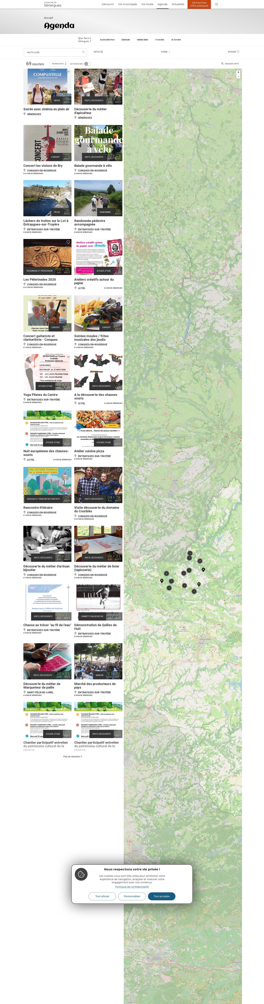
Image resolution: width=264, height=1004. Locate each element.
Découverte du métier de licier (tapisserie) (96, 568)
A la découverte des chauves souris (95, 396)
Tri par (58, 64)
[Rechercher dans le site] (216, 4)
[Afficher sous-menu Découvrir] (115, 4)
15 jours (176, 39)
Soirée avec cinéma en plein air (46, 109)
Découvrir (108, 4)
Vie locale (147, 4)
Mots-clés (33, 52)
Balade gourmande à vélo (93, 166)
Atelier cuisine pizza (89, 451)
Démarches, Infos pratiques (199, 4)
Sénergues (52, 4)
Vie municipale (127, 4)
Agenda (162, 4)
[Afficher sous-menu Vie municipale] (138, 4)
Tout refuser (102, 896)
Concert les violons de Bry (43, 166)
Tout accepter (162, 896)
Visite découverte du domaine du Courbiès (96, 509)
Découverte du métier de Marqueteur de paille (41, 685)
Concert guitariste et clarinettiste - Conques (40, 338)
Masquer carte (232, 64)
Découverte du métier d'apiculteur (90, 111)
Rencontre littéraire (38, 508)
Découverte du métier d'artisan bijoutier (46, 568)
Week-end (142, 39)
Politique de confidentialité (132, 886)
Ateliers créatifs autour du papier (94, 281)
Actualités (178, 4)
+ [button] (238, 72)
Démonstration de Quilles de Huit (95, 627)
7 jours (159, 39)
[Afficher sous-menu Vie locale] (154, 4)
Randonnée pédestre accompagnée (89, 222)
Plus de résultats (71, 756)
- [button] (238, 76)
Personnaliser (132, 896)
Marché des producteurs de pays (95, 685)
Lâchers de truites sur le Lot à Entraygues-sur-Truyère (45, 222)
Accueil (48, 17)
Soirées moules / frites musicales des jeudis (91, 338)
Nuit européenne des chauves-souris (46, 453)
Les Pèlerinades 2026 (39, 279)
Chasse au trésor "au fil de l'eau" (47, 625)
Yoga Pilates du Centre (40, 395)
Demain (126, 39)
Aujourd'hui (107, 39)
